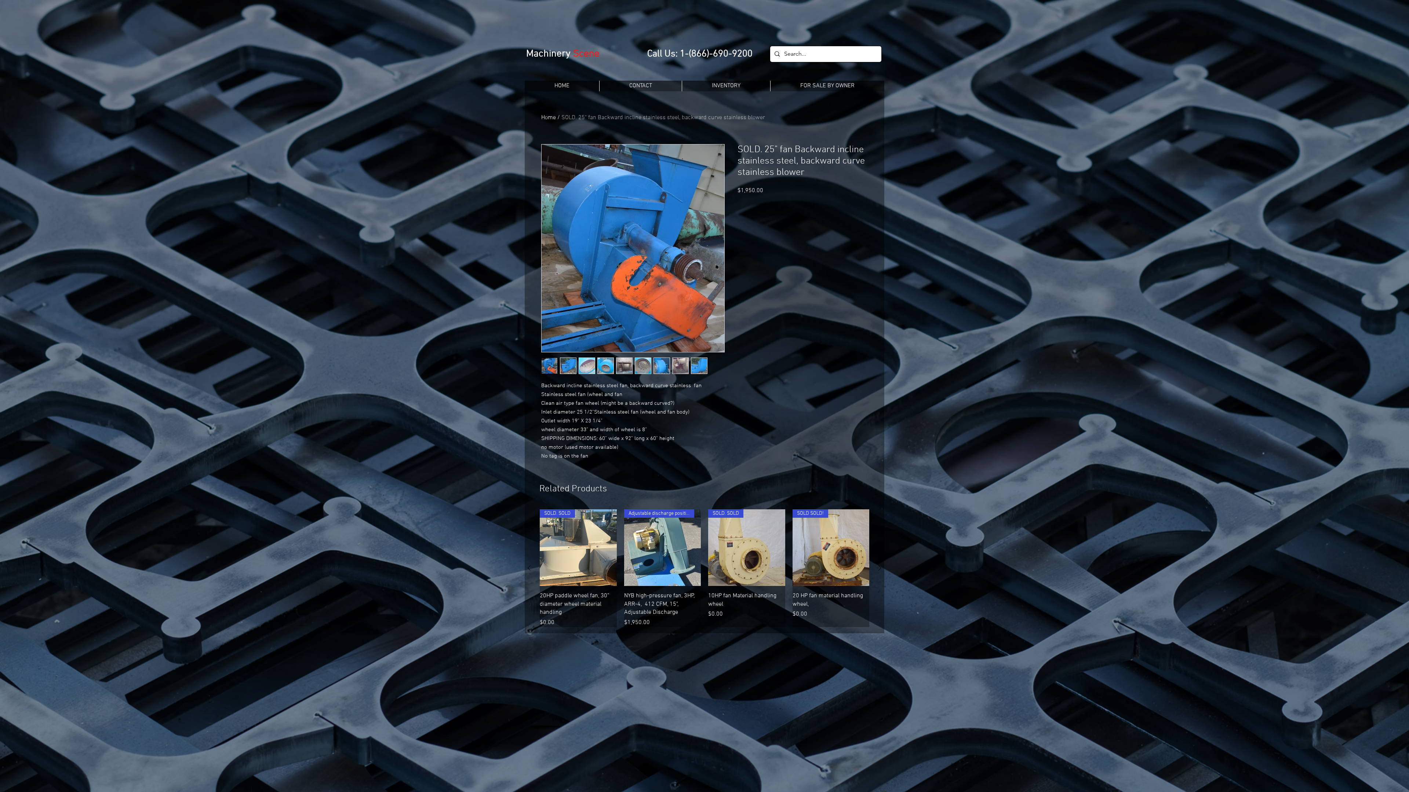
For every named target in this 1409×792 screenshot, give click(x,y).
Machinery (549, 54)
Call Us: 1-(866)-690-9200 (700, 54)
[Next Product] (879, 568)
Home (548, 117)
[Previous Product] (529, 568)
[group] (704, 568)
